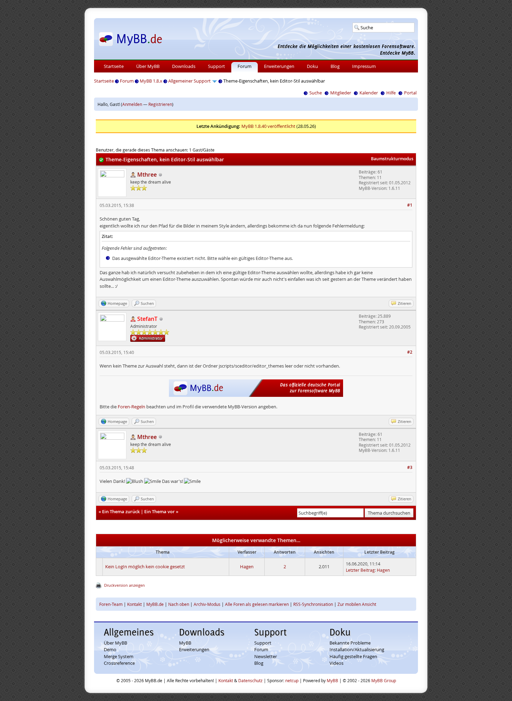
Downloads (183, 66)
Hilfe (391, 93)
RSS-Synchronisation (313, 604)
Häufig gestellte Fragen (353, 656)
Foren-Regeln (131, 406)
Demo (110, 649)
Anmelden (132, 104)
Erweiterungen (279, 66)
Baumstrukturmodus (392, 159)
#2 (409, 352)
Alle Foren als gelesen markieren (257, 604)
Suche (315, 93)
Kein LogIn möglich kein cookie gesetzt (145, 566)
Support (216, 66)
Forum (244, 66)
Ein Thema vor (159, 511)
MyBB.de (155, 604)
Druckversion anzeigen (124, 585)
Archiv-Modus (207, 604)
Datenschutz (250, 680)
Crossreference (119, 663)
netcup (291, 680)
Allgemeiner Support (189, 81)
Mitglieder (340, 93)
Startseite (114, 66)
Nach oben (178, 604)
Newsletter (265, 656)
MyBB (185, 643)
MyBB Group (383, 680)
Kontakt (134, 604)
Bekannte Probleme (350, 643)
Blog (335, 66)
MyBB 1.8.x (151, 81)
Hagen (247, 566)
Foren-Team (111, 604)
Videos (336, 663)
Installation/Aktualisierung (356, 649)
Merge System (118, 656)
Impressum (364, 66)
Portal (410, 93)
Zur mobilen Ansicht (357, 604)
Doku (312, 66)
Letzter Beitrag (360, 570)
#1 (409, 205)
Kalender (368, 93)
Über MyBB (148, 66)
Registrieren (160, 104)
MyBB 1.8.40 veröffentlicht (268, 126)
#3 (409, 467)
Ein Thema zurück (121, 511)
